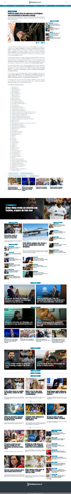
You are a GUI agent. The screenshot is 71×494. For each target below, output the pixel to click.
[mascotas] (51, 252)
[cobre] (48, 458)
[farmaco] (47, 29)
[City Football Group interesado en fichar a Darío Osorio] (51, 239)
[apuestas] (6, 271)
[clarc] (6, 260)
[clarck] (6, 254)
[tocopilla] (47, 38)
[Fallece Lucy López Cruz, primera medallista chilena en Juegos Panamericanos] (6, 277)
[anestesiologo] (48, 476)
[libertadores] (48, 446)
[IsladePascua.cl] (5, 2)
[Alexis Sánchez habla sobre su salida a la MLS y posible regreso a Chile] (35, 467)
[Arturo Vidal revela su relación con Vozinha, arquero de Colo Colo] (13, 233)
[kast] (48, 464)
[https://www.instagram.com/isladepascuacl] (35, 488)
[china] (48, 452)
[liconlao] (51, 245)
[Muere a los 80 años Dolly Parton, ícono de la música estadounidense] (51, 226)
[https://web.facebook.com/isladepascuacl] (28, 488)
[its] (47, 25)
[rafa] (48, 470)
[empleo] (48, 433)
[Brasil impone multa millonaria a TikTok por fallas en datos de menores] (51, 232)
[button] (13, 173)
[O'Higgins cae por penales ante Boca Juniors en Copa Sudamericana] (6, 265)
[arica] (47, 34)
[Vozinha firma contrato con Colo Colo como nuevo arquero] (6, 248)
